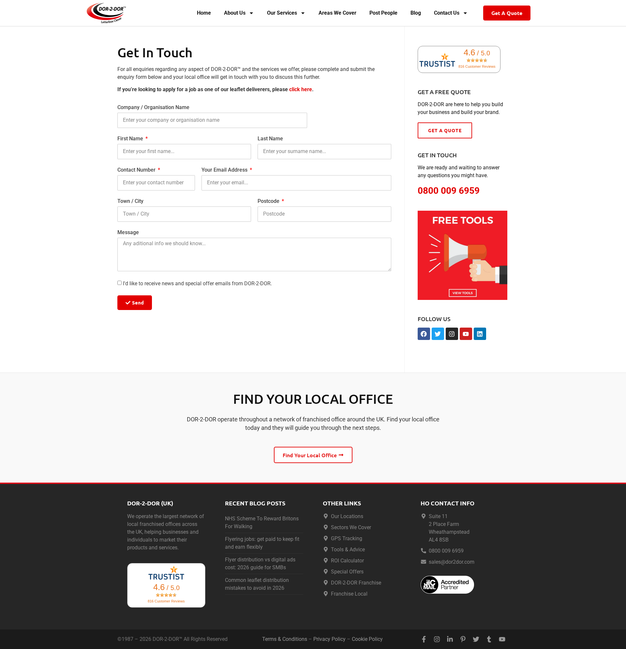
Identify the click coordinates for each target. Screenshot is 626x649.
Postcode (269, 201)
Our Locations (347, 516)
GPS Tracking (346, 538)
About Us (235, 13)
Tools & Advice (348, 549)
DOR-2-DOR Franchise (356, 583)
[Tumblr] (489, 639)
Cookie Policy (367, 639)
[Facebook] (424, 334)
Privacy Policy (329, 639)
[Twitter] (438, 334)
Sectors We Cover (351, 527)
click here (300, 89)
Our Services (282, 13)
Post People (383, 13)
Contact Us (446, 13)
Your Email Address (225, 170)
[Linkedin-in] (449, 639)
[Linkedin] (480, 334)
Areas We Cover (337, 13)
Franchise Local (349, 594)
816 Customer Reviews (477, 66)
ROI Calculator (347, 560)
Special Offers (347, 572)
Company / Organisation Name (153, 107)
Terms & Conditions (284, 639)
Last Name (270, 139)
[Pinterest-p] (463, 639)
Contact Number (137, 170)
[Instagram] (452, 334)
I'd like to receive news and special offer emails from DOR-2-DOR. (197, 283)
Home (204, 13)
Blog (415, 13)
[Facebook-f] (423, 639)
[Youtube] (466, 334)
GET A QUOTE (445, 130)
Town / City (130, 201)
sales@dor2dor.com (451, 562)
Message (128, 232)
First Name (130, 139)
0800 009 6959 (446, 551)
